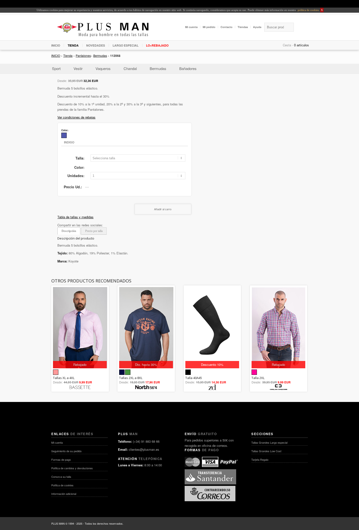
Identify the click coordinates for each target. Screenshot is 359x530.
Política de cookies (62, 485)
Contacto (226, 27)
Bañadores (188, 68)
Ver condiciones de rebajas (76, 117)
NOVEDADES (95, 45)
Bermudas (100, 55)
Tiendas (243, 27)
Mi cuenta (191, 27)
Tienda (68, 55)
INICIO (55, 45)
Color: (79, 167)
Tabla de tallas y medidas (75, 217)
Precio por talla (94, 231)
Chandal (130, 68)
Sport (56, 68)
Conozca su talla (61, 477)
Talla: (79, 158)
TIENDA (73, 45)
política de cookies (308, 10)
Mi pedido (209, 27)
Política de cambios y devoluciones (72, 468)
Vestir (78, 68)
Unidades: (75, 175)
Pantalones (83, 55)
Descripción (69, 231)
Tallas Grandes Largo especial (269, 442)
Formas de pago (61, 459)
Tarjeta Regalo (259, 459)
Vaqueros (103, 68)
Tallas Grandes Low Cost (266, 451)
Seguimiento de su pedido (66, 451)
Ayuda (257, 27)
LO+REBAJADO (157, 45)
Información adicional (63, 494)
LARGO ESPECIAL (125, 45)
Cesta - (288, 45)
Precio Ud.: (73, 186)
